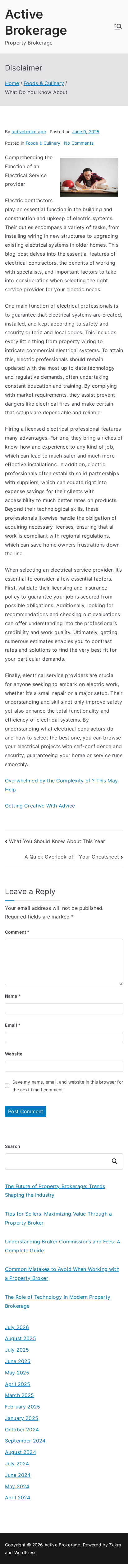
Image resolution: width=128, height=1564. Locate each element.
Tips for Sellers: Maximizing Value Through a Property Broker (58, 1218)
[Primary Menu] (118, 26)
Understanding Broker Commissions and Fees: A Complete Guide (62, 1246)
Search (12, 1146)
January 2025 (21, 1418)
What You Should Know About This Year (57, 841)
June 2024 (17, 1475)
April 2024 (17, 1497)
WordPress (25, 1552)
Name (13, 996)
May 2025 (17, 1373)
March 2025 (19, 1395)
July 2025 (17, 1350)
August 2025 (20, 1338)
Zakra (115, 1544)
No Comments (79, 143)
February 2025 (22, 1407)
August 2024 (20, 1452)
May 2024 (17, 1486)
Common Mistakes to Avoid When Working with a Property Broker (62, 1273)
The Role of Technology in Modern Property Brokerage (58, 1301)
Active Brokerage (62, 1544)
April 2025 (17, 1384)
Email (13, 1025)
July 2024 (17, 1463)
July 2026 (17, 1327)
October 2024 (22, 1429)
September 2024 (25, 1441)
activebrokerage (28, 131)
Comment (17, 932)
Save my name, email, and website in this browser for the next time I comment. (67, 1085)
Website (13, 1053)
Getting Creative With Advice (40, 806)
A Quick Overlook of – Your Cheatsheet (72, 857)
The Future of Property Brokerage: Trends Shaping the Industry (55, 1190)
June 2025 (17, 1361)
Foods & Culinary (43, 143)
